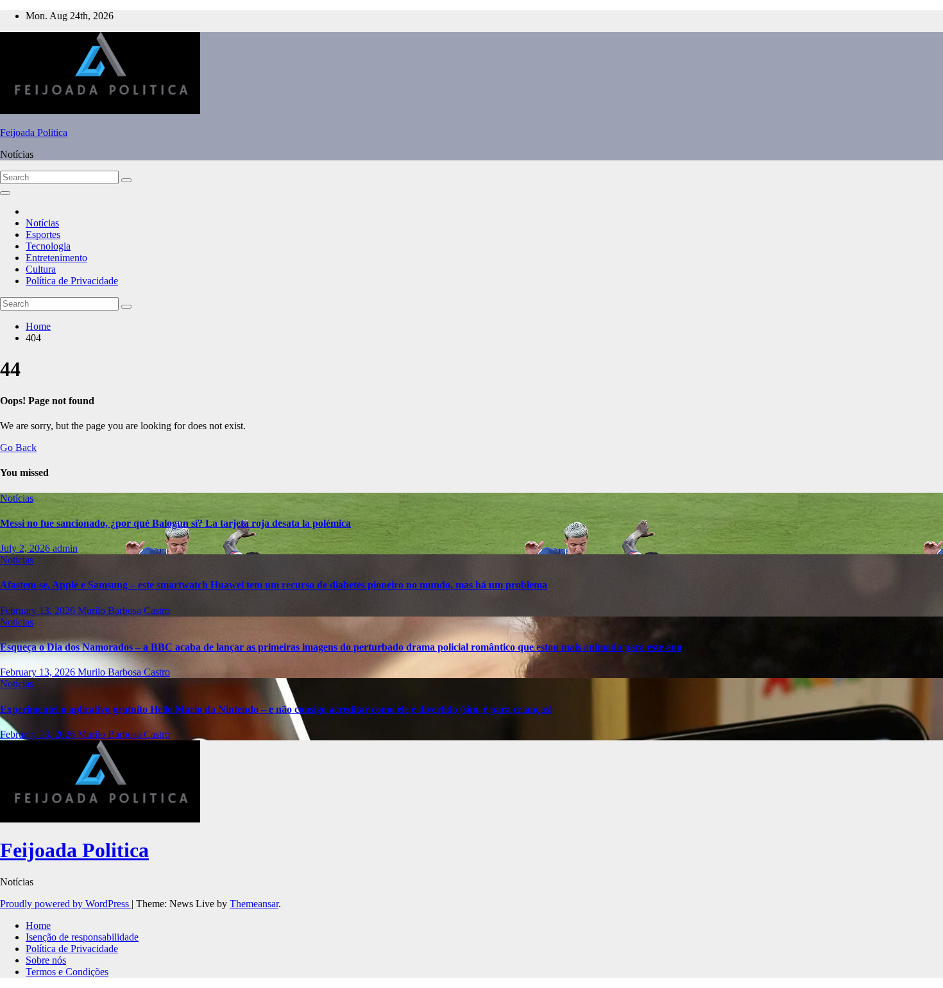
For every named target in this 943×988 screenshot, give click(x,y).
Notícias (42, 222)
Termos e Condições (67, 971)
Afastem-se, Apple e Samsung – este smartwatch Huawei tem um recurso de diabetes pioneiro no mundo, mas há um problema (273, 584)
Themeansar (254, 903)
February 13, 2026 (39, 610)
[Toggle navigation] (5, 193)
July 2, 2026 (26, 548)
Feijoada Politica (33, 132)
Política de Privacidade (72, 280)
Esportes (43, 234)
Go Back (18, 447)
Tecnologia (48, 246)
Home (38, 326)
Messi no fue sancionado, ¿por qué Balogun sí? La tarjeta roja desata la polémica (175, 523)
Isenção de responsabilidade (82, 937)
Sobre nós (46, 960)
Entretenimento (56, 257)
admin (65, 548)
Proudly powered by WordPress (66, 903)
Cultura (41, 269)
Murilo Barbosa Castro (124, 610)
